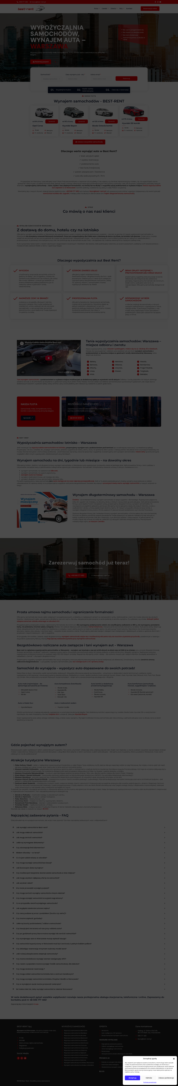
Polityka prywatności (149, 1082)
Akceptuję (132, 1078)
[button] (174, 1059)
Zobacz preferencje (166, 1078)
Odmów (149, 1078)
